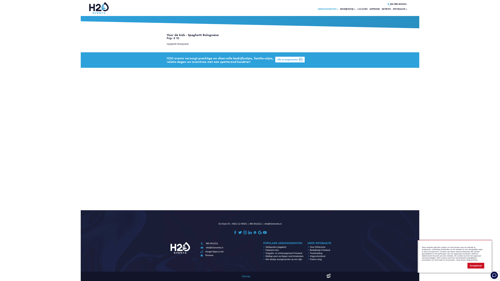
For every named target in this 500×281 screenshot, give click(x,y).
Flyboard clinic (272, 250)
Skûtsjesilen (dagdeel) (275, 247)
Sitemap (246, 276)
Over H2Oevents (317, 247)
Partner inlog (316, 259)
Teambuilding (316, 253)
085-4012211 (255, 224)
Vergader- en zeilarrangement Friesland (283, 253)
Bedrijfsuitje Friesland (320, 250)
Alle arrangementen (287, 59)
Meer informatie (319, 243)
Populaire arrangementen (282, 243)
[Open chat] (494, 275)
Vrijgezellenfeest (317, 256)
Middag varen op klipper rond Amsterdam (284, 256)
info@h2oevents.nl (273, 224)
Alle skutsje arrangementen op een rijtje (283, 259)
